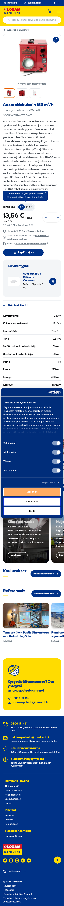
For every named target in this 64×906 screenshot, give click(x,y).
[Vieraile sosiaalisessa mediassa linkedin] (17, 860)
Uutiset (8, 803)
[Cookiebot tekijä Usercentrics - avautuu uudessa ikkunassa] (48, 392)
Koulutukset (11, 824)
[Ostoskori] (50, 11)
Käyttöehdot (9, 886)
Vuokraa (9, 815)
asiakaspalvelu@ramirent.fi (31, 702)
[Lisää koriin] (52, 281)
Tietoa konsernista (18, 831)
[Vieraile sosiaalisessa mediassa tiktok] (23, 860)
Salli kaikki (32, 491)
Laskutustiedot (13, 799)
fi (55, 3)
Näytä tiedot (48, 482)
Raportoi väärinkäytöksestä (17, 894)
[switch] (56, 452)
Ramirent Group (13, 836)
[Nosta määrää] (58, 217)
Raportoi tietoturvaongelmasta (19, 898)
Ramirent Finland (17, 781)
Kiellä (32, 511)
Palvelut (10, 810)
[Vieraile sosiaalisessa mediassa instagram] (11, 860)
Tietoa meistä (12, 786)
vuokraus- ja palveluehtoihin (30, 243)
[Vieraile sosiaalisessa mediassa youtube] (29, 860)
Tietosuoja (8, 890)
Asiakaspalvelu (13, 795)
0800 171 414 (21, 698)
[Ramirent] (12, 11)
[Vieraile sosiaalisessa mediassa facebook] (5, 860)
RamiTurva (28, 231)
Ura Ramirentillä (13, 790)
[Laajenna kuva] (56, 40)
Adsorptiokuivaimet (18, 30)
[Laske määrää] (46, 217)
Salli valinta (32, 501)
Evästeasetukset (12, 902)
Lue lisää (26, 539)
